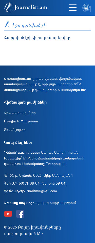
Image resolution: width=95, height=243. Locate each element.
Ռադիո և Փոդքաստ (21, 121)
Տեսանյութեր (15, 129)
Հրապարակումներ (20, 112)
